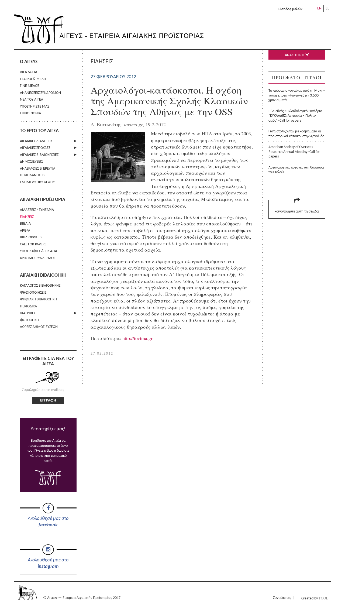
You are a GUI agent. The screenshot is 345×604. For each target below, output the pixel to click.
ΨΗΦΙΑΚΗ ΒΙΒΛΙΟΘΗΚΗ (38, 299)
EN (319, 8)
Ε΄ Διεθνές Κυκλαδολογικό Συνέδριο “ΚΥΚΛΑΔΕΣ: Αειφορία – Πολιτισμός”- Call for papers (295, 115)
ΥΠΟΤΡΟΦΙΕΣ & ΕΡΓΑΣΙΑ (38, 251)
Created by (314, 597)
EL (327, 8)
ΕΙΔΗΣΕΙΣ (27, 217)
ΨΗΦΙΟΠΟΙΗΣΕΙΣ (33, 292)
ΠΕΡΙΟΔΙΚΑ (28, 306)
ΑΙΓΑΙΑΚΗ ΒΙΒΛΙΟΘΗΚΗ (43, 275)
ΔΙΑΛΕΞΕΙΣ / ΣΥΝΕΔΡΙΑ (37, 210)
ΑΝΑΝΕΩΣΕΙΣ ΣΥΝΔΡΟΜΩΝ (40, 93)
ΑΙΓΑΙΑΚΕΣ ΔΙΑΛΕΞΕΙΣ (36, 141)
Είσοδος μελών (290, 9)
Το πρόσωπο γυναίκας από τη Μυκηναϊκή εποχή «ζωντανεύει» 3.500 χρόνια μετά (296, 95)
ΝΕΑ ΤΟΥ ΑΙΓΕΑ (31, 99)
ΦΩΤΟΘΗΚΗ (29, 320)
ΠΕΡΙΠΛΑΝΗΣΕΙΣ (32, 175)
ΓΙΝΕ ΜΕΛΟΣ (29, 86)
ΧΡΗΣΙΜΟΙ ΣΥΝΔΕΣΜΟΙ (37, 258)
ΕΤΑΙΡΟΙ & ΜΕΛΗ (33, 79)
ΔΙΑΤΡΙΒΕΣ (28, 313)
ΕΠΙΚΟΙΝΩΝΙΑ (30, 113)
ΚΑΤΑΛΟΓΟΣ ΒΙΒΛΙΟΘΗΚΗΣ (40, 285)
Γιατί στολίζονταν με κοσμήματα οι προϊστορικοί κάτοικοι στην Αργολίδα (296, 134)
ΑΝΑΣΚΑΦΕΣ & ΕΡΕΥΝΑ (37, 168)
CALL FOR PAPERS (33, 244)
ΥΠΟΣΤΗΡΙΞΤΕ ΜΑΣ (34, 106)
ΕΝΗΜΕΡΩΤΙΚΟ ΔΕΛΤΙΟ (37, 182)
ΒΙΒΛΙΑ (25, 223)
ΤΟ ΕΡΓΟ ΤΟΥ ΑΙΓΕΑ (39, 130)
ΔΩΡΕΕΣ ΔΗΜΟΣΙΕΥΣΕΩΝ (39, 327)
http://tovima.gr (137, 338)
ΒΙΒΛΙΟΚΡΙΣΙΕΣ (31, 237)
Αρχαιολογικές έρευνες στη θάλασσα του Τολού (296, 170)
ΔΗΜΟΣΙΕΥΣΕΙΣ (31, 161)
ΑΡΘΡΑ (25, 230)
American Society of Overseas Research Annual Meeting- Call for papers (294, 151)
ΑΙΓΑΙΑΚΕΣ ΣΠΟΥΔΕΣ (35, 148)
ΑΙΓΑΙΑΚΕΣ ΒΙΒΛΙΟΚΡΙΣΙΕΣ (39, 155)
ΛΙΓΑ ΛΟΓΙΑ (28, 72)
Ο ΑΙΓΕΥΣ (28, 61)
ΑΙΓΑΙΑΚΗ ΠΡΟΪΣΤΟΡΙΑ (42, 199)
